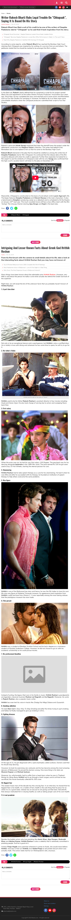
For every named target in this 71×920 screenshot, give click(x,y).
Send (65, 235)
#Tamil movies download (27, 7)
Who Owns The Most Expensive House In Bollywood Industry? (22, 270)
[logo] (7, 2)
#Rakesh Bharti (15, 215)
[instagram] (63, 7)
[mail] (67, 7)
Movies (8, 13)
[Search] (66, 3)
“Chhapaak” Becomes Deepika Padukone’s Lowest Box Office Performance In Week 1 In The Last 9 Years (34, 37)
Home (3, 13)
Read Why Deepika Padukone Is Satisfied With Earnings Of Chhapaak (24, 40)
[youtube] (60, 7)
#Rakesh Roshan (38, 886)
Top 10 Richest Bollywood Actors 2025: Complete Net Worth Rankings (24, 265)
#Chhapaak (26, 215)
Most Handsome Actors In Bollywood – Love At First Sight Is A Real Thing (25, 267)
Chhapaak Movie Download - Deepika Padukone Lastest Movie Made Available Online (28, 34)
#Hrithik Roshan (16, 886)
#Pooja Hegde (27, 886)
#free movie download (10, 7)
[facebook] (56, 7)
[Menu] (61, 3)
